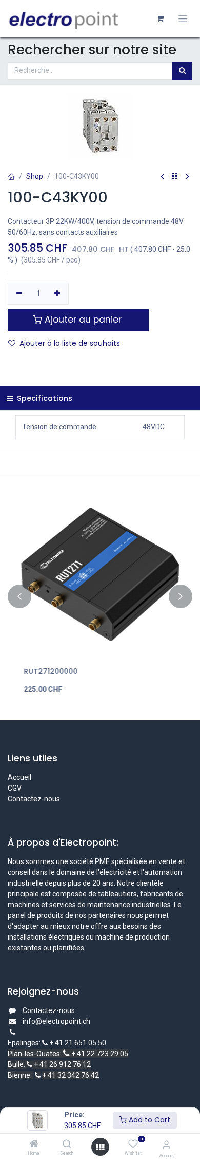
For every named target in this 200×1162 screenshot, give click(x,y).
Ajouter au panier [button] (83, 319)
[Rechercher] (182, 71)
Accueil (19, 777)
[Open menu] (100, 1147)
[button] (19, 596)
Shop (34, 176)
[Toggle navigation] (182, 18)
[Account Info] (166, 1145)
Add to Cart (148, 1120)
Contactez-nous (34, 799)
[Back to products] (175, 176)
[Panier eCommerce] (160, 18)
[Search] (67, 1144)
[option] (100, 596)
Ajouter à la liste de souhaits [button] (69, 343)
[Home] (33, 1144)
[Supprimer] (19, 294)
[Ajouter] (57, 294)
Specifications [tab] (43, 398)
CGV (15, 788)
